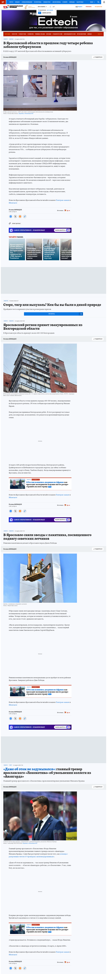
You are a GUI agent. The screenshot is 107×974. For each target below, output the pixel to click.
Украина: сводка (40, 34)
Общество (46, 2)
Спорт (10, 765)
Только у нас (22, 34)
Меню (3, 2)
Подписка (98, 6)
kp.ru (68, 210)
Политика (37, 2)
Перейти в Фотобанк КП (26, 113)
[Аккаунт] (104, 2)
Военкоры (31, 34)
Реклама (88, 6)
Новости (14, 34)
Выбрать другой (47, 12)
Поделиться (98, 57)
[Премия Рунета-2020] (29, 7)
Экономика (56, 2)
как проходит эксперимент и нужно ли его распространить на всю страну (47, 484)
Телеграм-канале (62, 200)
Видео (17, 2)
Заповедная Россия (69, 34)
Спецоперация (27, 2)
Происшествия (81, 34)
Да (39, 12)
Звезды (72, 2)
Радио (80, 6)
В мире (65, 2)
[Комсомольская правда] (13, 6)
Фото (11, 2)
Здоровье (80, 2)
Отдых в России (57, 34)
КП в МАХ (48, 34)
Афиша (89, 34)
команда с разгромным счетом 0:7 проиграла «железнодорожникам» (38, 855)
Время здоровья (16, 223)
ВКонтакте (13, 203)
